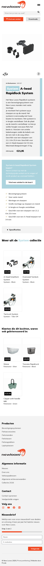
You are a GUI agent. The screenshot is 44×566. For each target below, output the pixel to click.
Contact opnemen (9, 496)
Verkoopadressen (9, 476)
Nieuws (5, 468)
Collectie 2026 (8, 482)
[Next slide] (38, 74)
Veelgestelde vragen (10, 499)
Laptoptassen (7, 445)
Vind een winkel (14, 19)
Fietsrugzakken (8, 442)
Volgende (35, 549)
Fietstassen (7, 438)
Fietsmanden (7, 435)
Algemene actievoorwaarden (14, 479)
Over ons (5, 472)
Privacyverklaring (23, 561)
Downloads (33, 19)
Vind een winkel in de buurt (21, 182)
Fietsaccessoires (8, 431)
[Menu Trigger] (39, 5)
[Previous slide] (5, 74)
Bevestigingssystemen (11, 428)
